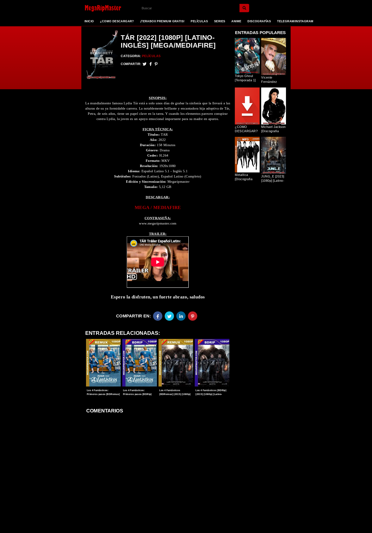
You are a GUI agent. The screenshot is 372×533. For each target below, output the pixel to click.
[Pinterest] (156, 64)
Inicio (89, 21)
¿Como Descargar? (117, 21)
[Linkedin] (181, 316)
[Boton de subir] (364, 524)
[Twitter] (144, 64)
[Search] (244, 8)
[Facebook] (158, 316)
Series (219, 21)
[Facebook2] (150, 64)
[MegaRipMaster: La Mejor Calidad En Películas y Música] (99, 8)
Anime (236, 21)
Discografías (259, 21)
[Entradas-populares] (103, 362)
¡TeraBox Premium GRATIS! (162, 21)
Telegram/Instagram (295, 21)
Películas (199, 21)
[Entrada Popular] (247, 56)
